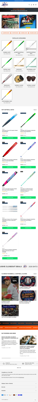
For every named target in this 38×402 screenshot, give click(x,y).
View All (35, 273)
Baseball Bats (24, 32)
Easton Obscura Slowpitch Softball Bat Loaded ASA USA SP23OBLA (27, 220)
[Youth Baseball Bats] (7, 94)
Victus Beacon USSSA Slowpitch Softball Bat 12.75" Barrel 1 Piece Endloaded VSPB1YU (26, 190)
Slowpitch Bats (6, 32)
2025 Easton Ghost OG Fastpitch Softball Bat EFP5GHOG (10, 131)
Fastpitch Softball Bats (31, 53)
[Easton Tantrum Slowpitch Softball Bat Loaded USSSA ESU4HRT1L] (28, 149)
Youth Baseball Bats (7, 101)
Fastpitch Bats (15, 32)
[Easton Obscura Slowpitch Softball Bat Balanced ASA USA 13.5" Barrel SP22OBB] (10, 239)
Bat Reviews (21, 377)
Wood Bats (19, 69)
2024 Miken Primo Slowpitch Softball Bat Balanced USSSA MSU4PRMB (9, 160)
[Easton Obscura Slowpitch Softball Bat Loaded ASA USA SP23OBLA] (28, 209)
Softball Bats (6, 69)
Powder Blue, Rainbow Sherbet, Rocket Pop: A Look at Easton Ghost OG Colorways (27, 347)
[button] (34, 5)
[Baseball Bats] (7, 46)
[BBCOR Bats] (7, 79)
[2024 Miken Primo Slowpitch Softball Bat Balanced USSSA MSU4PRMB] (10, 149)
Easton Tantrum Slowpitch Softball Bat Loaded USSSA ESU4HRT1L (27, 160)
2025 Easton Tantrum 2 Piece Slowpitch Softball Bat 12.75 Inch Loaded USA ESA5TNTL (9, 220)
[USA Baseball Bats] (31, 63)
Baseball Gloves (19, 85)
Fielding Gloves (33, 32)
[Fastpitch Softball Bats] (31, 46)
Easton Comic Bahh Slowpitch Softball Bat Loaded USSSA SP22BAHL (9, 189)
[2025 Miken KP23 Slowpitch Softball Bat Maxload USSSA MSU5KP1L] (28, 120)
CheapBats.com (6, 399)
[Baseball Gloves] (19, 79)
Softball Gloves (31, 85)
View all (35, 109)
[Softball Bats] (7, 63)
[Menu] (36, 5)
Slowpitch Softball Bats (19, 53)
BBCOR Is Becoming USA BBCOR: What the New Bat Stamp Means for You (10, 338)
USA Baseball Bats (31, 69)
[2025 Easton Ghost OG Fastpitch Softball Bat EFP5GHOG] (10, 120)
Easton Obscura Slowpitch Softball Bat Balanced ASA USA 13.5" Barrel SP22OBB (9, 250)
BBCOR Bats (7, 85)
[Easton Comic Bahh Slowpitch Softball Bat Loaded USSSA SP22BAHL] (10, 178)
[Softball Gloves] (31, 79)
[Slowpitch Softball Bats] (19, 46)
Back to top (19, 367)
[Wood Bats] (19, 63)
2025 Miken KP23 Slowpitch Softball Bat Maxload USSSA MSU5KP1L (27, 131)
